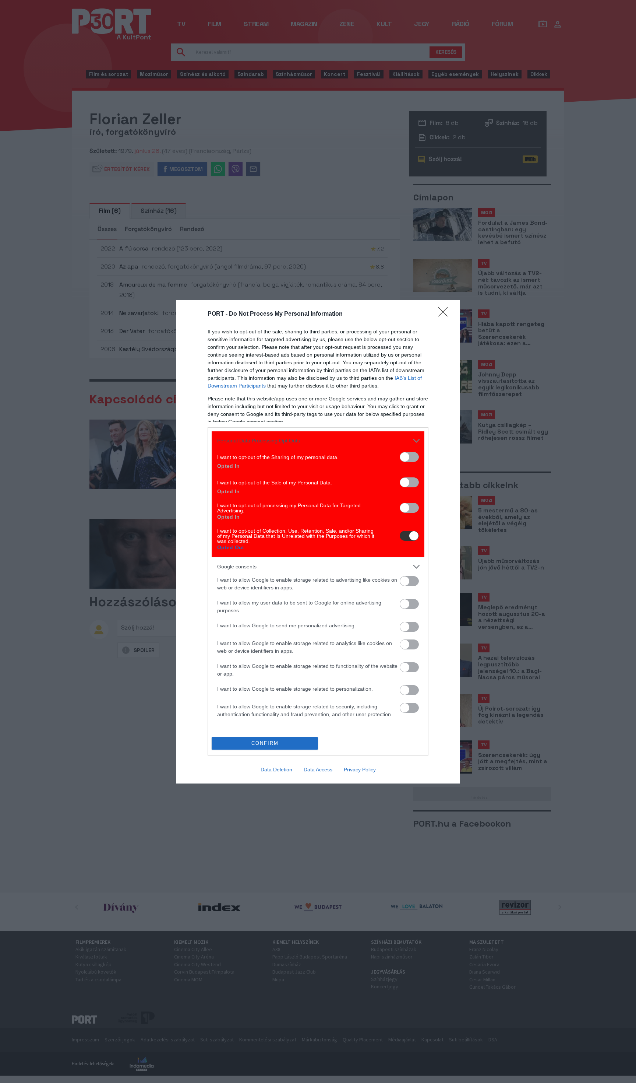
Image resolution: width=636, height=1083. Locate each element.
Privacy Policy (360, 769)
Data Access (318, 769)
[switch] (409, 457)
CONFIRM (265, 743)
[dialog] (318, 542)
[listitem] (318, 441)
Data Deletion (276, 769)
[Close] (445, 314)
